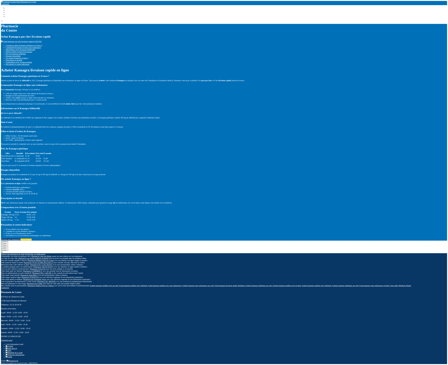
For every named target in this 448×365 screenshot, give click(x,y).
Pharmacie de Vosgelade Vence (34, 279)
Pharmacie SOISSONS (30, 277)
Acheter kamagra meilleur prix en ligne (286, 286)
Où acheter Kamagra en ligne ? (17, 58)
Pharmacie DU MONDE (46, 281)
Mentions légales (405, 286)
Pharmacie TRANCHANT (43, 267)
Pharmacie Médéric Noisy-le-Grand (41, 260)
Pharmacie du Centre (28, 2)
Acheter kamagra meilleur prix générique (316, 286)
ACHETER (37, 42)
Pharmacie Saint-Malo (28, 275)
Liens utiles (394, 286)
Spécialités (9, 10)
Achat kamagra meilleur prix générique (133, 286)
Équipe (8, 14)
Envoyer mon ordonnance (10, 239)
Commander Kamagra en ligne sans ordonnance (23, 48)
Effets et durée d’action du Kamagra (19, 52)
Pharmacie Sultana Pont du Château (40, 286)
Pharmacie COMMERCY (32, 271)
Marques (9, 12)
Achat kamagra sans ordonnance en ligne (374, 286)
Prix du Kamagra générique (16, 54)
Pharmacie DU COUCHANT (41, 265)
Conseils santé (11, 16)
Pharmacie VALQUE (38, 269)
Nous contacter (26, 239)
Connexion (5, 4)
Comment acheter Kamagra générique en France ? (24, 46)
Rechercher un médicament (35, 254)
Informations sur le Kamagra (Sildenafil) (20, 50)
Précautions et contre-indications (17, 64)
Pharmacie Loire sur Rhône (41, 256)
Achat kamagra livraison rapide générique (229, 286)
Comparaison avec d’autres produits (19, 62)
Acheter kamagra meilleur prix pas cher (104, 286)
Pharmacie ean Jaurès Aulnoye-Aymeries (33, 258)
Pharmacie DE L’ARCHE (42, 273)
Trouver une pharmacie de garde (13, 254)
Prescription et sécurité (14, 60)
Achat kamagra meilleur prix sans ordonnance (165, 286)
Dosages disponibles (13, 56)
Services (9, 8)
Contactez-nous (6, 340)
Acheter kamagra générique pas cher (258, 286)
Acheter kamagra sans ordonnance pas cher (198, 286)
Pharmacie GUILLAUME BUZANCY (38, 263)
